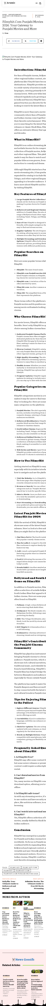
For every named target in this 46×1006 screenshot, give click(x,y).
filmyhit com (22, 870)
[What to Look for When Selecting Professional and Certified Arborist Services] (28, 903)
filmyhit (8, 870)
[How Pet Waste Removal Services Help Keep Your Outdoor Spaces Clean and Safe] (17, 903)
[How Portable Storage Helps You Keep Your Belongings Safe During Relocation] (39, 903)
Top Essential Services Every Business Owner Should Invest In (5, 918)
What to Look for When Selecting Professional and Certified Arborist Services (28, 920)
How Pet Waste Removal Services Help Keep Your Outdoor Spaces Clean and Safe (17, 919)
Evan (6, 33)
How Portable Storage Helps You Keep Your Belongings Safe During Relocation (38, 918)
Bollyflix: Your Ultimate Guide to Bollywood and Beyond (10, 884)
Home (4, 14)
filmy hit (15, 867)
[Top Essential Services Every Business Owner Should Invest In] (7, 903)
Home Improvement (29, 908)
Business (5, 908)
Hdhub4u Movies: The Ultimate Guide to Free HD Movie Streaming (34, 884)
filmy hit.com (30, 867)
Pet (14, 908)
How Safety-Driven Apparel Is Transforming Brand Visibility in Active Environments (37, 984)
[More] (41, 41)
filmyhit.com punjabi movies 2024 (21, 873)
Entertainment (14, 14)
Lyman (4, 935)
